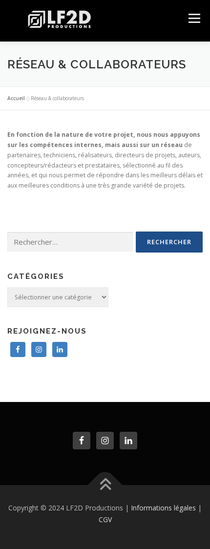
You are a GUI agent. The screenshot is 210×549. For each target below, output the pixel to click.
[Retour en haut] (105, 485)
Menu (194, 18)
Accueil (16, 98)
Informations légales (163, 507)
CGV (105, 519)
